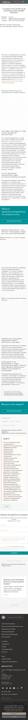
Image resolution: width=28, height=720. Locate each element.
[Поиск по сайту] (2, 698)
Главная (3, 5)
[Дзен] (17, 688)
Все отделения (6, 637)
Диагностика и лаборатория (10, 634)
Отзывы (4, 646)
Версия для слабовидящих (11, 694)
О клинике (10, 5)
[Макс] (10, 688)
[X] (19, 421)
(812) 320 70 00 (7, 666)
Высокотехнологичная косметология (12, 626)
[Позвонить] (20, 2)
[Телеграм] (6, 688)
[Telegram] (17, 421)
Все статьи (14, 605)
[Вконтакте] (3, 688)
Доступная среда (6, 691)
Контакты (4, 652)
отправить (14, 553)
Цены (3, 656)
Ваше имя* (4, 525)
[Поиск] (17, 2)
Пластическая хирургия (8, 623)
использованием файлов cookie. (14, 710)
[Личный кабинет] (23, 2)
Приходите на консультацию (12, 391)
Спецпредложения (7, 649)
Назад (7, 506)
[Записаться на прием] (15, 2)
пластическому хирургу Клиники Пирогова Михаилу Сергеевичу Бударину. (12, 80)
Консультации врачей (8, 631)
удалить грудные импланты (13, 141)
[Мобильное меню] (26, 2)
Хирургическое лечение (8, 629)
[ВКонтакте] (11, 421)
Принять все (14, 713)
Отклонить (14, 716)
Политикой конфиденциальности (16, 546)
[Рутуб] (21, 688)
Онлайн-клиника (6, 659)
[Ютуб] (14, 688)
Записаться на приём (14, 221)
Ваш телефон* (5, 530)
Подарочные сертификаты (9, 661)
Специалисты (5, 644)
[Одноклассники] (14, 421)
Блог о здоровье (18, 5)
